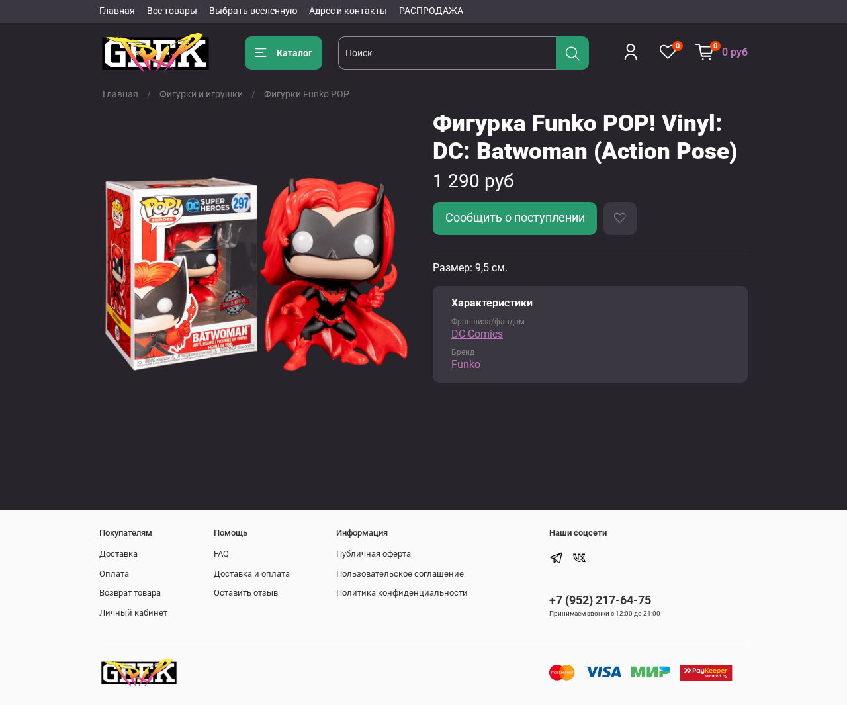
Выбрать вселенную (253, 10)
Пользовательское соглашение (400, 574)
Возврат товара (130, 593)
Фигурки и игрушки (201, 94)
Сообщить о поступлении (515, 217)
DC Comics (477, 334)
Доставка (118, 554)
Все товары (172, 10)
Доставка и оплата (252, 574)
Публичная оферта (373, 554)
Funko (465, 364)
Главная (117, 10)
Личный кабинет (133, 613)
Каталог (294, 53)
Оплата (114, 574)
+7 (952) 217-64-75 (600, 600)
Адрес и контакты (348, 10)
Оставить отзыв (246, 593)
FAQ (221, 554)
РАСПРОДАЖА (431, 10)
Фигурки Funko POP (306, 94)
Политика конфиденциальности (402, 593)
